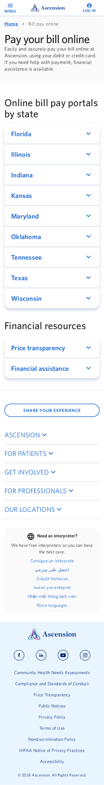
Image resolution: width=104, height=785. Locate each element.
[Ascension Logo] (52, 638)
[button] (52, 133)
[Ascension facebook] (19, 655)
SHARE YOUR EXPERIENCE (52, 410)
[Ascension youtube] (63, 655)
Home (11, 24)
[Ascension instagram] (85, 655)
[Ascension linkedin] (41, 655)
